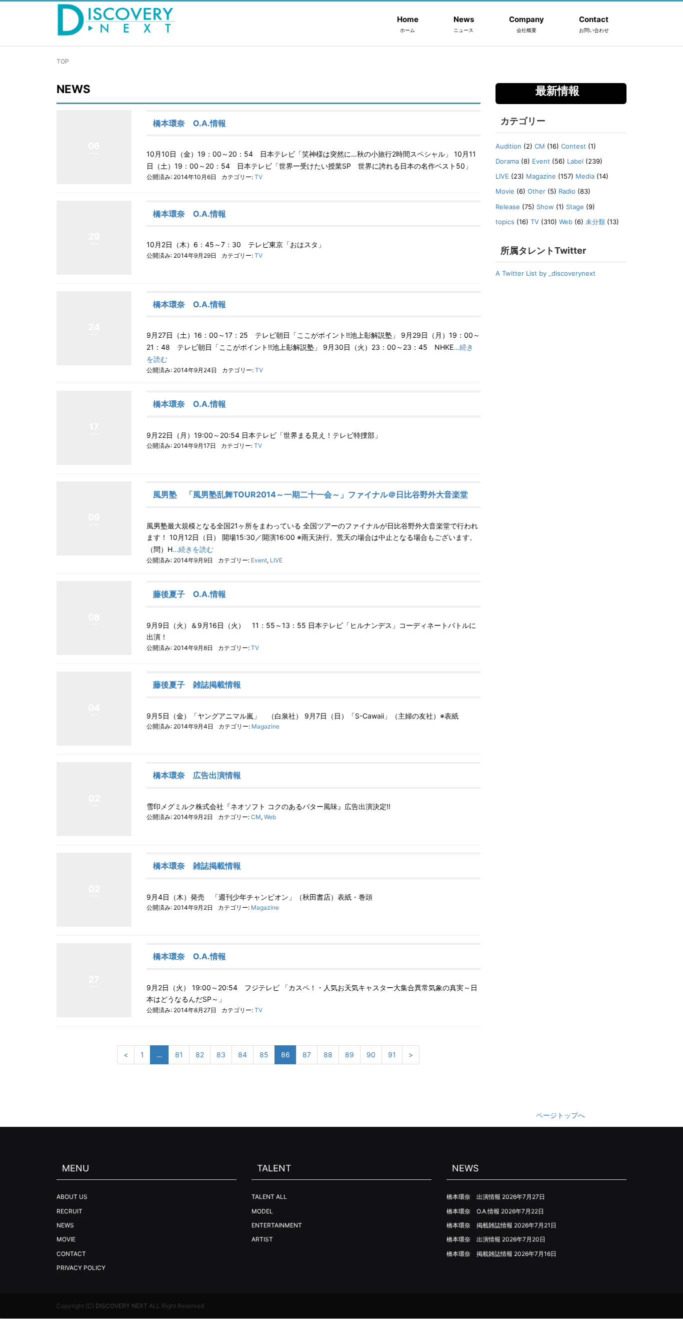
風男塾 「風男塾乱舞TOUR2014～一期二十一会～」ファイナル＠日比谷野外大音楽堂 (310, 494)
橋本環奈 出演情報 (473, 1196)
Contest (573, 146)
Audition (509, 146)
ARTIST (262, 1239)
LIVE (276, 560)
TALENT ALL (269, 1196)
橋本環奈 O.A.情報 (189, 123)
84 (242, 1054)
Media (585, 176)
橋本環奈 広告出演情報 (197, 775)
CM (256, 817)
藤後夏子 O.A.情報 (189, 594)
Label (575, 161)
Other (537, 191)
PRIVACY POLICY (81, 1267)
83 (221, 1054)
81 (179, 1054)
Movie (505, 191)
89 (349, 1054)
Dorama (507, 161)
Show (545, 207)
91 (392, 1054)
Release (508, 207)
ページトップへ (560, 1115)
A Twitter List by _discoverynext (546, 273)
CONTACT (71, 1253)
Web (270, 817)
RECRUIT (69, 1211)
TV (258, 177)
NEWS (65, 1225)
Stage (575, 207)
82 (200, 1054)
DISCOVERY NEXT (122, 1305)
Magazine (266, 726)
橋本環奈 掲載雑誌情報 (479, 1225)
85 (264, 1054)
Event (259, 560)
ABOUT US (72, 1196)
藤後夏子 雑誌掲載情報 (197, 685)
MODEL (262, 1211)
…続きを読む (193, 549)
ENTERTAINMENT (277, 1225)
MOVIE (66, 1239)
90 (371, 1054)
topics (505, 222)
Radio (567, 191)
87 (306, 1054)
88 (328, 1054)
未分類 (595, 222)
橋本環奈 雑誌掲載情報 (197, 866)
